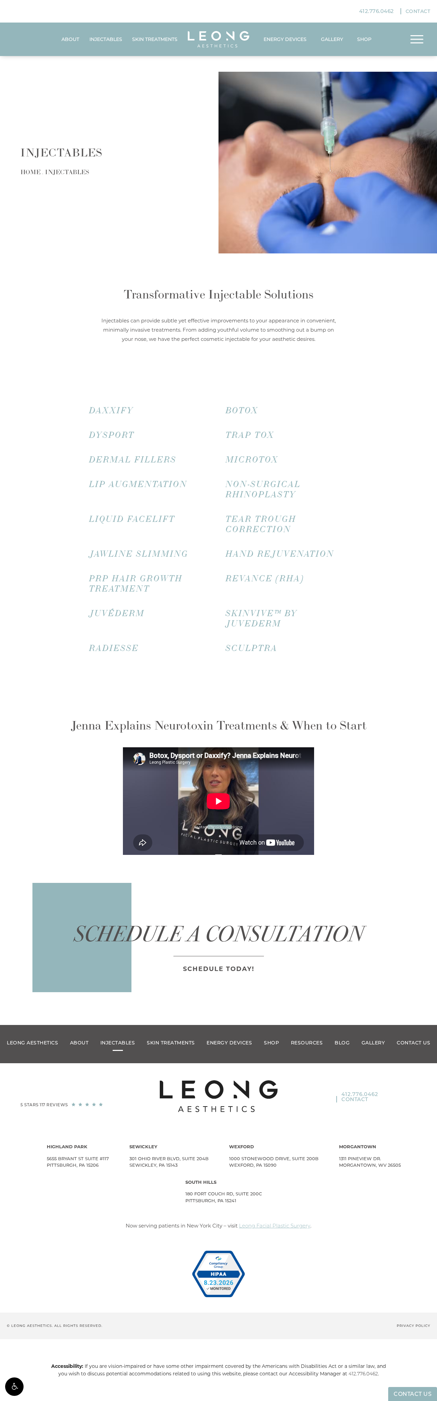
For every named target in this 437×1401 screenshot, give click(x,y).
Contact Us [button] (413, 1394)
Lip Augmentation (138, 484)
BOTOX (242, 410)
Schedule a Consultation (219, 934)
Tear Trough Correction (261, 524)
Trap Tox (250, 435)
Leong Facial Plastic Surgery (274, 1225)
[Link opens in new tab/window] (218, 1274)
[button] (14, 1386)
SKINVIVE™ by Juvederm (262, 618)
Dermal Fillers (133, 460)
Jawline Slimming (138, 554)
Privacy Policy (413, 1325)
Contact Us (413, 1043)
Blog (342, 1043)
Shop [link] (364, 39)
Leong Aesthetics (32, 1043)
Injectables (105, 39)
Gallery (332, 39)
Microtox (252, 460)
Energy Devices (285, 39)
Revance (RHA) (265, 578)
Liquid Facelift (132, 519)
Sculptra (252, 648)
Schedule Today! (218, 969)
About (70, 39)
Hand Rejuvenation (280, 554)
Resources (307, 1043)
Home (30, 172)
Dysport (112, 435)
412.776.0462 (363, 1374)
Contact (418, 11)
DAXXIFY (111, 410)
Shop (271, 1043)
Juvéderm (117, 613)
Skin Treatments (155, 39)
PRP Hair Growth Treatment (136, 583)
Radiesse (114, 648)
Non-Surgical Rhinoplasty (263, 489)
